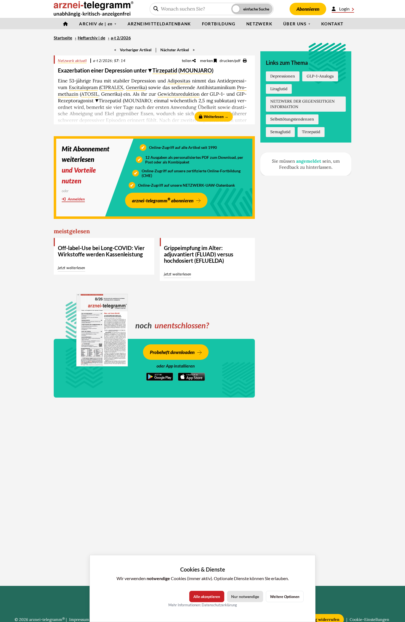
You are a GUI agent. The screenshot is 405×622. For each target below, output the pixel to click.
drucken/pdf (230, 60)
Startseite (63, 37)
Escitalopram (83, 87)
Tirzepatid (164, 70)
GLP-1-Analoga (320, 76)
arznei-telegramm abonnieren (162, 200)
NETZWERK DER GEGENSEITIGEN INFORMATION (302, 104)
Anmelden (76, 199)
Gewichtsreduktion (178, 94)
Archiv (95, 23)
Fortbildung (218, 23)
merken (207, 60)
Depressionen (282, 76)
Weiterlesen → (216, 116)
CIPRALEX (111, 87)
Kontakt (332, 23)
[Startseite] (65, 23)
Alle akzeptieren (206, 596)
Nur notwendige (245, 596)
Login (344, 8)
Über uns (294, 23)
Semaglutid (280, 131)
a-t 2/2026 (121, 37)
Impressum (79, 619)
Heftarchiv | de (91, 37)
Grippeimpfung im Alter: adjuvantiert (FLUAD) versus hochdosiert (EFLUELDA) (198, 254)
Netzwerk (259, 23)
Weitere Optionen (284, 596)
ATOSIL (89, 94)
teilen (187, 60)
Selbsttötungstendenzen (292, 119)
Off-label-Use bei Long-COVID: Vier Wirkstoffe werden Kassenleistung (101, 251)
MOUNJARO (196, 70)
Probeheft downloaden (172, 352)
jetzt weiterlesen (71, 267)
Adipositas (179, 81)
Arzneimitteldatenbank (159, 23)
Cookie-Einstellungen (369, 619)
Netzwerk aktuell (72, 60)
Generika (135, 87)
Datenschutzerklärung (219, 605)
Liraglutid (278, 88)
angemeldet (308, 161)
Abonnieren (307, 9)
